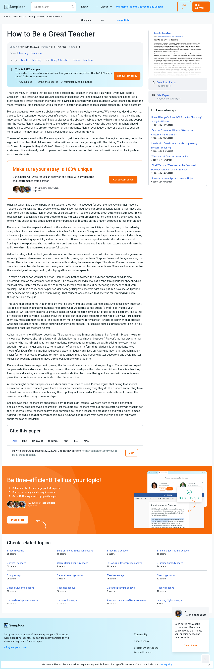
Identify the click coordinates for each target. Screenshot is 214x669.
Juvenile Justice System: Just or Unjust (173, 178)
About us (104, 9)
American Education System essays (126, 600)
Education (18, 17)
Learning (30, 17)
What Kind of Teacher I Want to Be (169, 156)
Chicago (53, 441)
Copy (131, 453)
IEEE (76, 441)
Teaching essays (66, 587)
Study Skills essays (117, 550)
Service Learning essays (70, 575)
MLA (24, 441)
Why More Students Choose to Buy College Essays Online (139, 9)
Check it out (190, 645)
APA (15, 441)
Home (7, 17)
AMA (86, 441)
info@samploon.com (15, 647)
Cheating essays (166, 575)
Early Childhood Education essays (75, 550)
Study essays (14, 575)
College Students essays (20, 587)
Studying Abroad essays (170, 563)
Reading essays (165, 587)
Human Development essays (22, 600)
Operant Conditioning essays (72, 563)
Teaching (88, 60)
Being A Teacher (54, 17)
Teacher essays (115, 575)
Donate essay (141, 641)
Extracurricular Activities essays (124, 563)
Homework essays (67, 600)
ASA (66, 441)
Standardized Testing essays (173, 550)
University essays (16, 563)
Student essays (15, 550)
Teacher (41, 17)
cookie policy (165, 664)
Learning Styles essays (169, 600)
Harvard (37, 441)
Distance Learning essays (121, 587)
